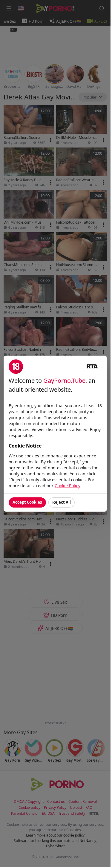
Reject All (61, 502)
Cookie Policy (67, 485)
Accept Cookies (27, 502)
